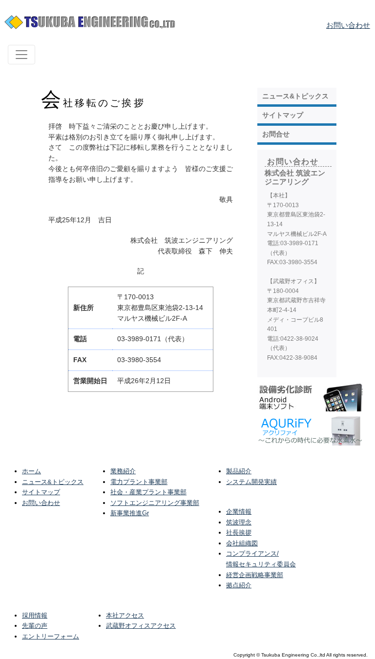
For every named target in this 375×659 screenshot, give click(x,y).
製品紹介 (238, 471)
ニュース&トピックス (295, 96)
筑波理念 (238, 522)
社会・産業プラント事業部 (148, 492)
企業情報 (238, 511)
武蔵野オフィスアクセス (141, 625)
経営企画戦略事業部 (254, 575)
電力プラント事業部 (138, 481)
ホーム (31, 471)
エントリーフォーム (50, 636)
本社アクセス (125, 615)
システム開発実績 (251, 481)
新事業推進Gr (129, 513)
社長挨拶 (238, 532)
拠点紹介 (238, 585)
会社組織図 (242, 543)
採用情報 (34, 615)
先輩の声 (34, 625)
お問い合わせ (348, 25)
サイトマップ (282, 115)
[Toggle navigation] (21, 54)
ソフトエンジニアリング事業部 (154, 502)
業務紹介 (123, 471)
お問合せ (276, 134)
